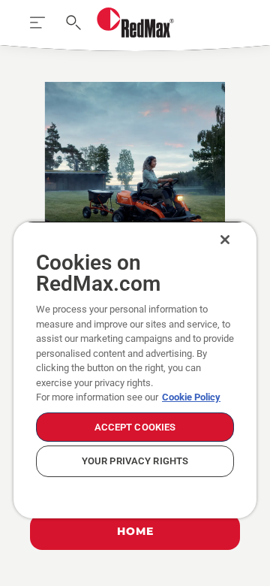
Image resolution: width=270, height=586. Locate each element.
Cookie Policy (191, 397)
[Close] (225, 240)
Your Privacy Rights (135, 461)
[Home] (135, 22)
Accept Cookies (135, 427)
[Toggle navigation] (38, 23)
